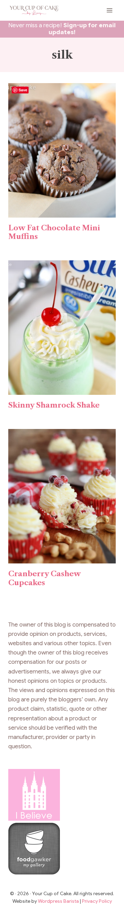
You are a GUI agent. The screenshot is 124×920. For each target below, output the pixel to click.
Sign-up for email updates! (82, 29)
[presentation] (62, 150)
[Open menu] (109, 10)
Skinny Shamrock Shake (54, 405)
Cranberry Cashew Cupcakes (44, 578)
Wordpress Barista (59, 901)
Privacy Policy (97, 901)
